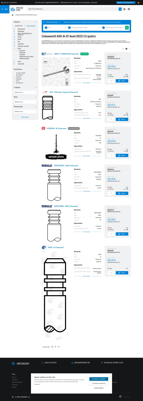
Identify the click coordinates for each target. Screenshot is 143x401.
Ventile (19, 48)
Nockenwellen (21, 31)
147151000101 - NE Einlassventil (56, 128)
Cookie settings (98, 388)
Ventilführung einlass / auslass (26, 56)
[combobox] (25, 92)
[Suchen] (120, 9)
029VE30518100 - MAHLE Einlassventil (66, 206)
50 (58, 347)
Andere (19, 61)
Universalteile (21, 63)
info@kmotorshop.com (53, 2)
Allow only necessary (99, 383)
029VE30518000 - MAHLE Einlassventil (66, 166)
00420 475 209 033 (41, 2)
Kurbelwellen (21, 43)
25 (55, 347)
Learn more (37, 384)
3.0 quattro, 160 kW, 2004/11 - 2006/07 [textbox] (114, 27)
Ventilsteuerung (21, 29)
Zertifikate (14, 380)
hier (105, 43)
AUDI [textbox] (49, 27)
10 (52, 347)
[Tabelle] (126, 49)
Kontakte (14, 387)
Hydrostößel (22, 54)
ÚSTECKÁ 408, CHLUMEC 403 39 (113, 363)
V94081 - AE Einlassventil (56, 247)
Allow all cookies (98, 379)
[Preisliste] (129, 49)
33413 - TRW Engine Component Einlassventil (63, 92)
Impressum (15, 384)
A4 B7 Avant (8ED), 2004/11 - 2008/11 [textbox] (79, 27)
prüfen (125, 189)
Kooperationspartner (17, 382)
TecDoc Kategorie (31, 26)
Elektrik (19, 39)
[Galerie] (123, 49)
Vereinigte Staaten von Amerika (125, 2)
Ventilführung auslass (24, 58)
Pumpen (20, 36)
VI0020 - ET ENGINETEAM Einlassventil (66, 54)
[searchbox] (22, 92)
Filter (19, 41)
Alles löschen (25, 117)
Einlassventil (22, 50)
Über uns (14, 377)
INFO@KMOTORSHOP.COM (82, 363)
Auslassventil (22, 52)
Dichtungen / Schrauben (23, 46)
